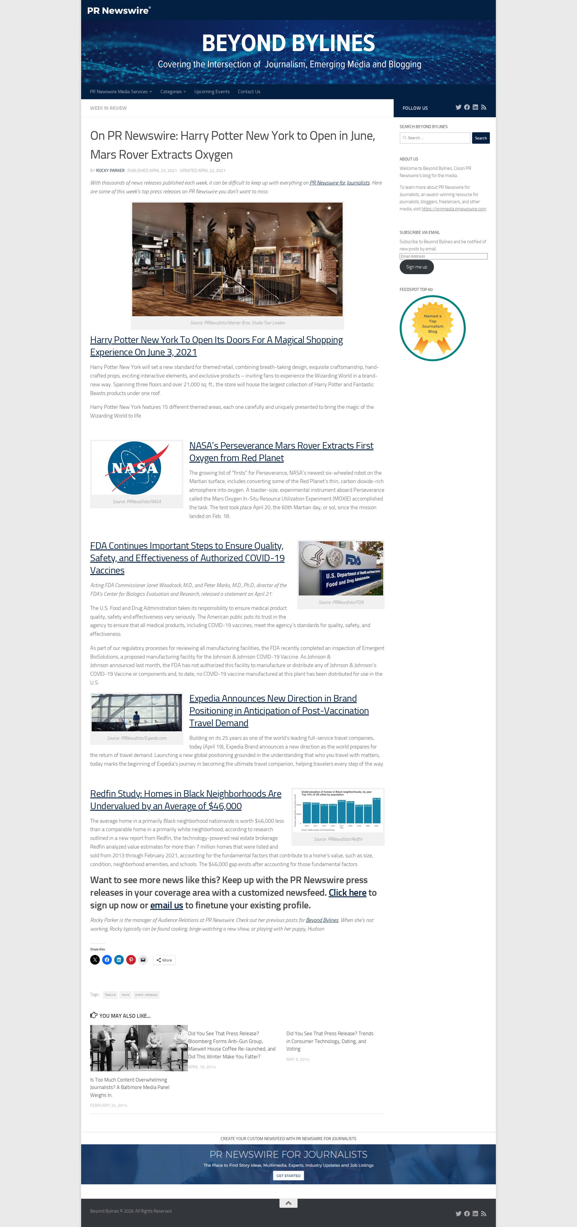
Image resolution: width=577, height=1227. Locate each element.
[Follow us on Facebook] (467, 107)
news (125, 995)
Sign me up (416, 267)
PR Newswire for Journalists (340, 182)
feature (110, 995)
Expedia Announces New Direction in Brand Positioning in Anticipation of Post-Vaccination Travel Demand (279, 711)
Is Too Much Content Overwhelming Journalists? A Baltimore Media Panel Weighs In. (129, 1087)
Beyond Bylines (322, 920)
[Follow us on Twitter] (459, 107)
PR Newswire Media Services (119, 91)
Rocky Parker (110, 170)
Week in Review (108, 108)
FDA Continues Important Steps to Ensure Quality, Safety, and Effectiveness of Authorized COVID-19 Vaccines (187, 558)
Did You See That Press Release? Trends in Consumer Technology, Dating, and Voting (330, 1041)
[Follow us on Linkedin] (475, 107)
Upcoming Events (212, 91)
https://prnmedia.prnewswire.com (454, 209)
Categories (171, 91)
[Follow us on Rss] (484, 107)
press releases (146, 995)
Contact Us (249, 91)
